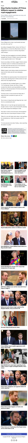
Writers (13, 434)
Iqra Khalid (4, 18)
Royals (2, 5)
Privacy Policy (18, 434)
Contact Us (9, 434)
